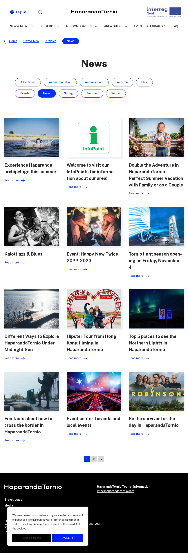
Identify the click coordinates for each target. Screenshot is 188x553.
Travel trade (13, 499)
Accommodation (79, 26)
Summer (92, 93)
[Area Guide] (126, 26)
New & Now (18, 26)
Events (25, 93)
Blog (144, 82)
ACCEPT (67, 537)
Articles (50, 41)
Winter (115, 93)
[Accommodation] (96, 26)
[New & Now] (31, 26)
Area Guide (113, 26)
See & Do (46, 26)
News (46, 93)
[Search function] (40, 12)
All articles (27, 82)
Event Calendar (147, 26)
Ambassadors (94, 82)
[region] (47, 526)
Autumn (122, 82)
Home (13, 41)
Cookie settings (31, 537)
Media (8, 505)
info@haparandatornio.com (115, 491)
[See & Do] (57, 26)
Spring (68, 93)
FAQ (175, 26)
